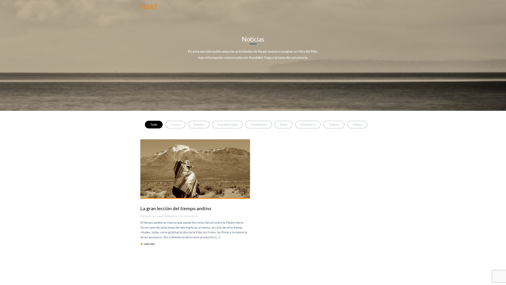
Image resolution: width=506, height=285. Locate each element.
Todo (153, 124)
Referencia (308, 124)
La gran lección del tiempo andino (175, 208)
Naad (283, 124)
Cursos (175, 124)
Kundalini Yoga (227, 124)
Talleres (334, 124)
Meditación (259, 124)
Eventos (198, 124)
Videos (357, 124)
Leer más (149, 243)
